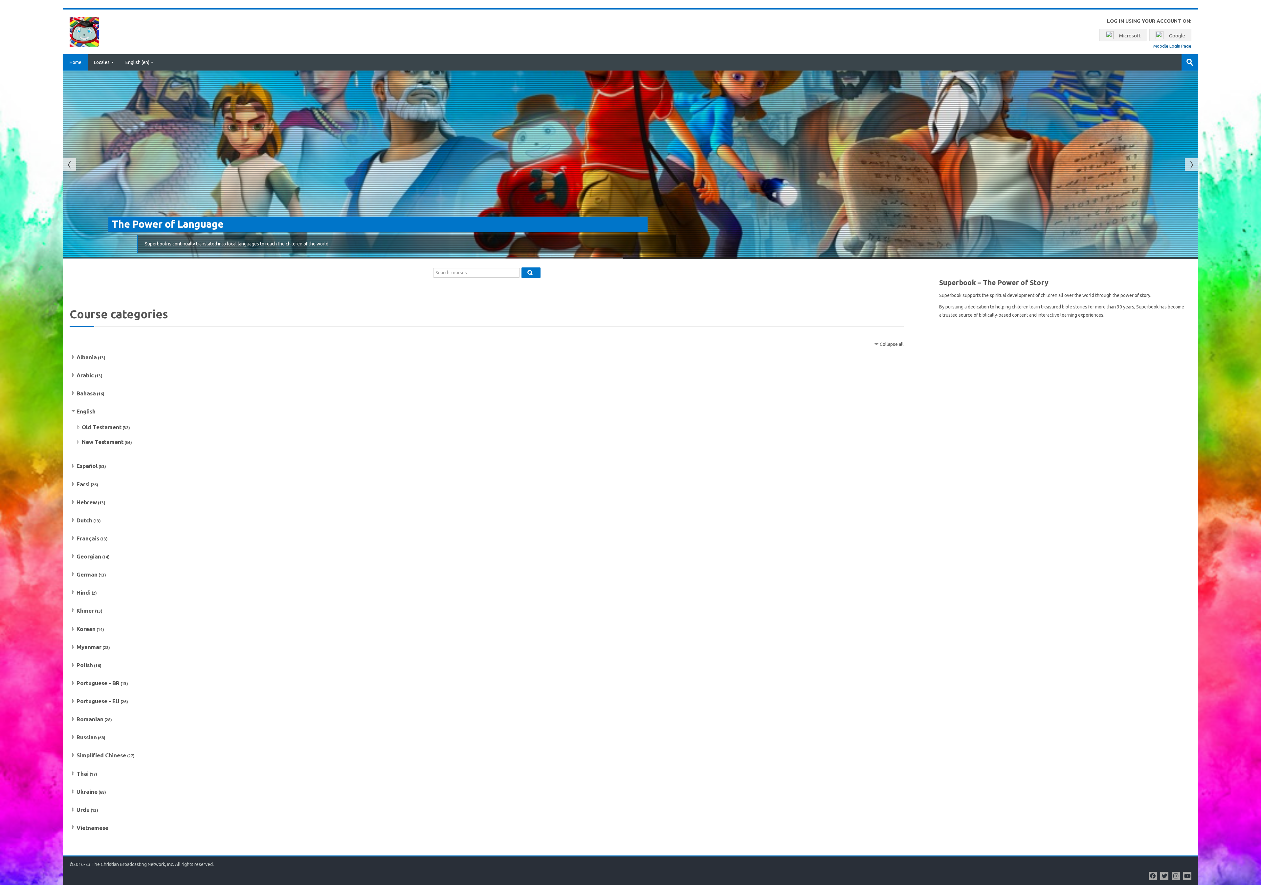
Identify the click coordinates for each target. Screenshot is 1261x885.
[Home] (84, 31)
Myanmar (89, 647)
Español (87, 466)
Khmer (85, 610)
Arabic (85, 375)
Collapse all (892, 344)
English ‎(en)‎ (137, 62)
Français (88, 538)
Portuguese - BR (98, 683)
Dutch (84, 520)
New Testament (102, 442)
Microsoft (1129, 35)
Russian (87, 737)
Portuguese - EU (98, 701)
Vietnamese (92, 828)
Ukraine (87, 792)
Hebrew (87, 502)
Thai (83, 773)
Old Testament (102, 427)
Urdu (83, 810)
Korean (86, 629)
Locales (102, 62)
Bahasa (86, 393)
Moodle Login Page (1172, 46)
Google (1176, 35)
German (87, 574)
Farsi (83, 484)
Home (75, 62)
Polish (85, 665)
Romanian (90, 719)
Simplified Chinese (101, 755)
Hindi (84, 592)
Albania (87, 357)
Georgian (89, 556)
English (86, 411)
